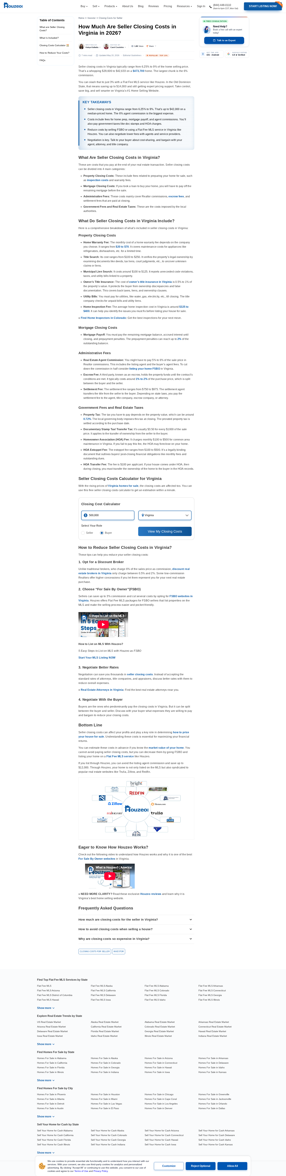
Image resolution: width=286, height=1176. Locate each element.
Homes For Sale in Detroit (50, 1103)
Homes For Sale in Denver (158, 1108)
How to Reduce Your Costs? (55, 52)
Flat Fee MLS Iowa (101, 999)
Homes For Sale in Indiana (105, 1072)
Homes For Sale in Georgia (105, 1067)
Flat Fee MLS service (120, 756)
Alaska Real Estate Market (105, 1022)
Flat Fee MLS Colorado (157, 990)
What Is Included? (49, 38)
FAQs (42, 60)
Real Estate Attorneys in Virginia (102, 689)
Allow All (232, 1166)
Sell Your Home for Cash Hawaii (161, 1139)
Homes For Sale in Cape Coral (161, 1099)
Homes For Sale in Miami (104, 1099)
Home (81, 18)
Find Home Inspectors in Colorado (103, 317)
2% (179, 339)
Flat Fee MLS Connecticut (212, 990)
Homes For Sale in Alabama (51, 1058)
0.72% (87, 419)
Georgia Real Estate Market (159, 1031)
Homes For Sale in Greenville (213, 1094)
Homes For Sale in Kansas (212, 1072)
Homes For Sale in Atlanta (50, 1099)
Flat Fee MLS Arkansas (210, 985)
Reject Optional (200, 1166)
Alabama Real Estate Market (160, 1022)
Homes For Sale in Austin (50, 1108)
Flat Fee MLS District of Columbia (54, 995)
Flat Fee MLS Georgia (210, 995)
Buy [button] (83, 6)
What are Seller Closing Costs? (52, 29)
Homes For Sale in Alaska (104, 1058)
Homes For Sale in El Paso (105, 1108)
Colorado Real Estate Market (160, 1026)
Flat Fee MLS (44, 985)
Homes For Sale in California (52, 1062)
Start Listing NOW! (263, 6)
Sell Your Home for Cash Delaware (216, 1135)
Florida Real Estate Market (105, 1031)
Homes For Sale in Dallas (211, 1108)
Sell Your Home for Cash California (55, 1135)
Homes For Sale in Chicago (159, 1094)
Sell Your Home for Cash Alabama (55, 1130)
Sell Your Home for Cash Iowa (160, 1144)
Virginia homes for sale (123, 485)
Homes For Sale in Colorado (106, 1062)
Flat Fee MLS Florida (156, 995)
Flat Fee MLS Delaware (103, 995)
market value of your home (166, 747)
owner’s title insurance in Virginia (150, 281)
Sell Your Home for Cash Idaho (214, 1139)
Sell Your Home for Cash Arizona (162, 1130)
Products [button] (110, 6)
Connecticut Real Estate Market (215, 1026)
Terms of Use (81, 1171)
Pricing (168, 6)
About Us (127, 6)
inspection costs (97, 180)
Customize (169, 1166)
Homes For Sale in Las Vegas (106, 1103)
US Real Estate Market (49, 1022)
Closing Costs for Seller (110, 18)
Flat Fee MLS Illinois (209, 999)
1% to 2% (141, 379)
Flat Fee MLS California (103, 990)
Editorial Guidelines (132, 55)
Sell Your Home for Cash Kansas (215, 1144)
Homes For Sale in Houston (105, 1094)
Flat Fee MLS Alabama (157, 985)
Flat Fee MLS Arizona (48, 990)
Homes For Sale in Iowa (157, 1072)
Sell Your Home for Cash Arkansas (216, 1130)
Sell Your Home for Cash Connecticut (164, 1135)
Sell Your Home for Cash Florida (54, 1139)
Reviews (153, 6)
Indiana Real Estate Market (212, 1036)
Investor (92, 18)
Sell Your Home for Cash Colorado (109, 1135)
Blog (140, 6)
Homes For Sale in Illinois (50, 1072)
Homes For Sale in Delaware (213, 1062)
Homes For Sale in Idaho (211, 1067)
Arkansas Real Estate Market (213, 1022)
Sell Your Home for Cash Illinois (53, 1144)
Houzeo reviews (150, 894)
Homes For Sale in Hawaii (158, 1067)
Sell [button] (95, 6)
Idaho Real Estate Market (104, 1036)
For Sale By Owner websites (96, 858)
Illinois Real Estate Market (158, 1036)
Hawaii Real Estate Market (212, 1031)
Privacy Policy (101, 1171)
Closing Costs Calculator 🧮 (54, 45)
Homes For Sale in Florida (51, 1067)
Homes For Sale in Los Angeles (161, 1103)
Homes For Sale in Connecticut (161, 1062)
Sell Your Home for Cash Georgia (108, 1139)
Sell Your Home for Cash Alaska (107, 1130)
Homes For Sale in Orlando (212, 1103)
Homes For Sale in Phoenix (51, 1094)
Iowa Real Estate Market (50, 1036)
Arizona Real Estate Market (51, 1026)
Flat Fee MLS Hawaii (48, 999)
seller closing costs (140, 674)
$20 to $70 (122, 246)
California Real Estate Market (106, 1026)
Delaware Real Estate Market (52, 1031)
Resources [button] (183, 6)
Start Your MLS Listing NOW (96, 657)
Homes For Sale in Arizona (159, 1058)
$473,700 (138, 71)
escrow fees (176, 196)
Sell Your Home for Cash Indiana (108, 1144)
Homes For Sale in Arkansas (213, 1058)
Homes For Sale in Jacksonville (214, 1099)
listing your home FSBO (144, 368)
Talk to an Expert (226, 40)
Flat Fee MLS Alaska (102, 985)
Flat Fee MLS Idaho (155, 999)
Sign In (201, 6)
